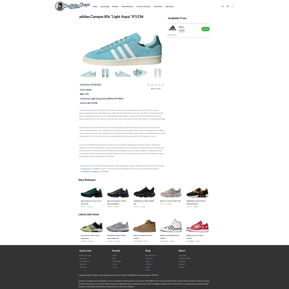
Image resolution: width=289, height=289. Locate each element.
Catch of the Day (143, 6)
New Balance (117, 261)
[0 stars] (146, 84)
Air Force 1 (149, 264)
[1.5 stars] (152, 84)
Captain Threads (184, 258)
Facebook (86, 171)
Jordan (115, 267)
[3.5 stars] (159, 84)
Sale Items (158, 6)
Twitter (105, 171)
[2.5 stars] (155, 84)
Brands (115, 6)
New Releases (127, 6)
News (95, 6)
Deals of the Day (85, 255)
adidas (115, 255)
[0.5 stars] (148, 84)
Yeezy (148, 270)
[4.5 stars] (163, 84)
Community (183, 255)
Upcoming (105, 6)
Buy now (205, 29)
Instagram (95, 171)
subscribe (86, 169)
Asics (114, 264)
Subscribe (169, 6)
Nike (114, 258)
